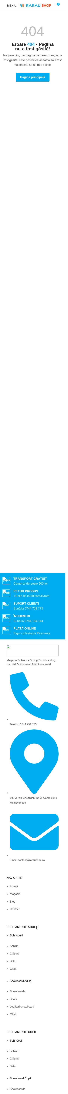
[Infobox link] (32, 606)
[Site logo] (35, 5)
